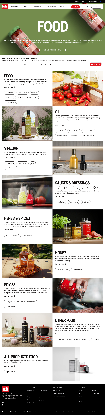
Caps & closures (11, 102)
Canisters (20, 97)
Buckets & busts (32, 97)
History (29, 399)
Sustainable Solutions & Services (61, 399)
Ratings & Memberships (59, 396)
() (101, 1)
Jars (32, 163)
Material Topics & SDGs (58, 393)
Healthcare (94, 390)
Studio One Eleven (51, 6)
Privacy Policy (59, 411)
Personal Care (95, 393)
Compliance (42, 398)
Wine (93, 399)
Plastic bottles (22, 93)
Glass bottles (10, 93)
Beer (80, 393)
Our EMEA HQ (30, 402)
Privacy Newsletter (76, 411)
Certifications (42, 400)
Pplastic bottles (74, 131)
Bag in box (74, 135)
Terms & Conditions (92, 411)
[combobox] (12, 64)
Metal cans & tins (88, 131)
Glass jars (34, 93)
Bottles (15, 235)
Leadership (42, 395)
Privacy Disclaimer (67, 411)
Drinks (80, 396)
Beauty (81, 390)
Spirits (93, 396)
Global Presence (93, 1)
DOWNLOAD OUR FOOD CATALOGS (52, 50)
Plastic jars (9, 97)
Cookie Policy (84, 411)
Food (80, 402)
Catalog (75, 6)
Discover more (8, 87)
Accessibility (100, 411)
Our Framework (57, 390)
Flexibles (81, 399)
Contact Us (83, 1)
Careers (77, 1)
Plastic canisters (62, 135)
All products (9, 372)
